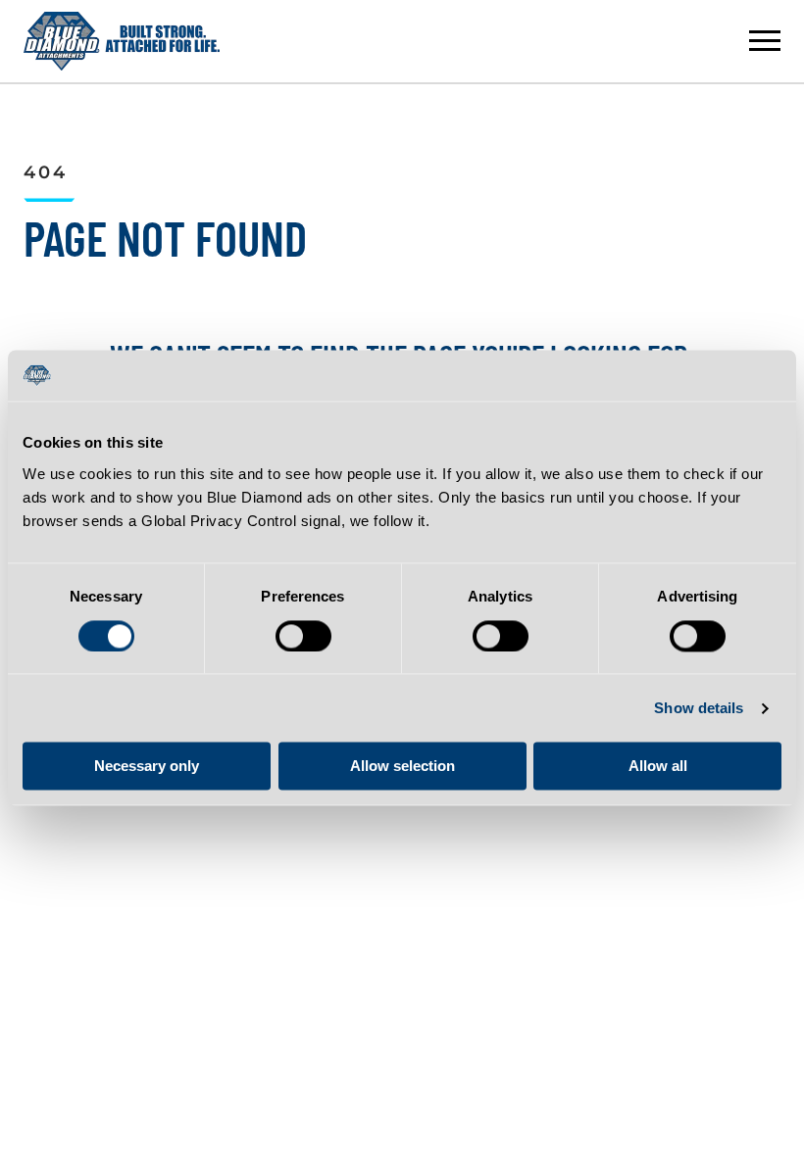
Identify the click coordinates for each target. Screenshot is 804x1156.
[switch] (303, 635)
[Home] (122, 41)
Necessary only (146, 766)
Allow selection (402, 766)
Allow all (657, 766)
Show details (698, 707)
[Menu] (764, 41)
